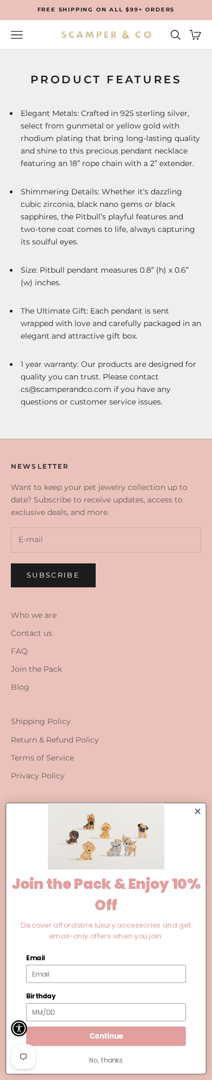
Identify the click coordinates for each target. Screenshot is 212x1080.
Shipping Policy (41, 721)
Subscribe (53, 574)
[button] (19, 1028)
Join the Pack (36, 669)
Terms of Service (42, 758)
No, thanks (105, 1060)
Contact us (31, 633)
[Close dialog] (197, 811)
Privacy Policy (38, 776)
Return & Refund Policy (55, 740)
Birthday (40, 996)
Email (35, 957)
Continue (106, 1036)
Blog (20, 687)
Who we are (34, 615)
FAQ (19, 651)
